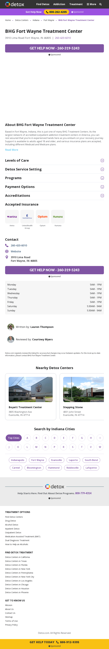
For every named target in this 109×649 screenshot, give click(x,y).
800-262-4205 (58, 12)
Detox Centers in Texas (16, 561)
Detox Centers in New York (17, 569)
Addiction (59, 4)
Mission (8, 605)
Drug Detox (10, 520)
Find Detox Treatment (19, 552)
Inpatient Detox (12, 528)
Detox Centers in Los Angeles (18, 580)
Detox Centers (21, 20)
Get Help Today (54, 642)
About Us (9, 609)
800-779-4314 (83, 493)
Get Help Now (34, 12)
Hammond (53, 467)
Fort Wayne (49, 20)
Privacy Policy (11, 624)
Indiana (36, 20)
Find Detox (42, 4)
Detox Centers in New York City (19, 576)
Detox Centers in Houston (17, 588)
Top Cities (13, 437)
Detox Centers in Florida (16, 565)
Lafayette (91, 467)
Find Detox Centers (14, 517)
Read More (11, 149)
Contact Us (10, 613)
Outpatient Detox (13, 532)
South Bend (91, 460)
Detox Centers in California (17, 557)
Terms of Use (11, 621)
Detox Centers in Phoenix (17, 592)
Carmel (16, 467)
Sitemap (9, 617)
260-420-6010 (63, 38)
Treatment (76, 4)
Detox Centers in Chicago (17, 584)
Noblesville (73, 467)
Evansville (56, 460)
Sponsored (78, 12)
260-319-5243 (54, 48)
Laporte (73, 460)
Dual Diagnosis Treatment (17, 540)
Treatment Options (17, 512)
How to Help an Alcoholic (16, 544)
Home (8, 20)
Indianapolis (17, 460)
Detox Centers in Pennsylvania (19, 572)
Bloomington (34, 467)
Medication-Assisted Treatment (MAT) (22, 536)
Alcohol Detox (11, 524)
